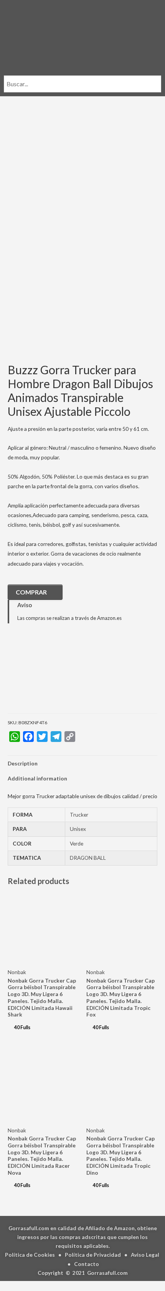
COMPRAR (31, 592)
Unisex (78, 829)
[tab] (82, 763)
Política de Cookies (30, 1254)
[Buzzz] (46, 674)
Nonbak (17, 972)
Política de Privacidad (93, 1254)
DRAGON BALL (88, 857)
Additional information (37, 778)
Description (23, 763)
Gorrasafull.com (107, 1272)
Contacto (86, 1264)
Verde (76, 843)
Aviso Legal (145, 1254)
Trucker (79, 814)
